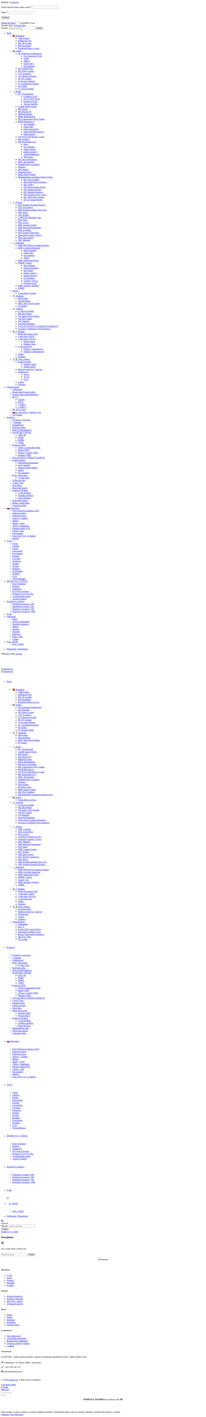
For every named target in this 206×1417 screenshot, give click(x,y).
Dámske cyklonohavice (34, 351)
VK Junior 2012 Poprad (28, 316)
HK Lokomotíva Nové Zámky (31, 119)
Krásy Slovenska (19, 475)
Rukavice (16, 634)
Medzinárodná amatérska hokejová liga (35, 177)
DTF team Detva (25, 207)
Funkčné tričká (24, 362)
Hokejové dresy (19, 513)
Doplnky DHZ (24, 455)
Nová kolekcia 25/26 (33, 56)
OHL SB (22, 435)
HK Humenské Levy (27, 142)
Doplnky (22, 356)
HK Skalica (23, 109)
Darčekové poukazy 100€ (23, 611)
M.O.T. (21, 927)
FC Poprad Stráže (26, 89)
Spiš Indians (23, 169)
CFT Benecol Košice (27, 76)
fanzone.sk (13, 1380)
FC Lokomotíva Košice (28, 84)
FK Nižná (22, 86)
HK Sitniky (29, 184)
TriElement (17, 389)
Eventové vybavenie (21, 420)
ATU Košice (23, 215)
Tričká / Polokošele (20, 526)
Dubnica (22, 167)
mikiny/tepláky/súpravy (34, 132)
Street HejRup (24, 498)
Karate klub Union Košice (24, 392)
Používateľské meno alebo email (16, 7)
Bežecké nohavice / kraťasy (30, 369)
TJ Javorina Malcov (26, 81)
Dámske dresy (30, 344)
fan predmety (29, 66)
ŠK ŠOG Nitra (19, 410)
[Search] (2, 1221)
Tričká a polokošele (21, 621)
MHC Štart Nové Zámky (29, 303)
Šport (9, 33)
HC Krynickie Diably (33, 200)
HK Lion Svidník (31, 179)
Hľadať (39, 28)
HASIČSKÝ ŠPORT (21, 432)
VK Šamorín (23, 321)
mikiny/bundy (30, 149)
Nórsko (15, 563)
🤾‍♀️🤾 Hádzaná (19, 733)
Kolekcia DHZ (19, 445)
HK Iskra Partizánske (27, 159)
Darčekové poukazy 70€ (23, 609)
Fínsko (15, 548)
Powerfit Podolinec (26, 324)
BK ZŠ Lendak (25, 43)
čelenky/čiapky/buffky (28, 468)
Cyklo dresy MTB (26, 336)
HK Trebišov (24, 139)
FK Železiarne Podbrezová (30, 53)
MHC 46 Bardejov (26, 162)
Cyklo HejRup (24, 493)
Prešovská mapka (20, 500)
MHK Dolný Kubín (27, 174)
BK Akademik (24, 46)
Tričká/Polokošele (31, 154)
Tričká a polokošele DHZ (29, 447)
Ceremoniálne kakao (21, 596)
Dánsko (15, 546)
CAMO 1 (22, 404)
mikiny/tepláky (30, 250)
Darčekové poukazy (16, 601)
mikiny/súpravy (30, 273)
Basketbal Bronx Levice (28, 48)
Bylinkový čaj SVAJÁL (23, 594)
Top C (26, 379)
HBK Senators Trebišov (28, 286)
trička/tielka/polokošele (28, 463)
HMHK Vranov (25, 263)
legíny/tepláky (24, 465)
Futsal (15, 291)
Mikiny (27, 61)
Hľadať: (4, 28)
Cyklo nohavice (25, 346)
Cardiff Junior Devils (27, 106)
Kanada (15, 556)
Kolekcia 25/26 (30, 101)
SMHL (21, 440)
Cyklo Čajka (18, 483)
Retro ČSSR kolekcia (21, 430)
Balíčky (15, 538)
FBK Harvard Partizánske (29, 227)
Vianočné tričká (19, 505)
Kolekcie (11, 417)
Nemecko (16, 561)
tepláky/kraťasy (30, 275)
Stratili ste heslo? (8, 23)
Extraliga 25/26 (30, 96)
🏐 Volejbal (17, 308)
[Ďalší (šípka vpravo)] (5, 1395)
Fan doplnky (29, 278)
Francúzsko (17, 551)
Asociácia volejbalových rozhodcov (34, 823)
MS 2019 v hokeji (15, 1301)
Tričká (26, 58)
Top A (26, 374)
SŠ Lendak (17, 415)
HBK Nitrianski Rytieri (28, 260)
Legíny (21, 382)
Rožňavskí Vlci (25, 41)
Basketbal (11, 1322)
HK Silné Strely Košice (34, 197)
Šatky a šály (17, 637)
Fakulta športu (18, 460)
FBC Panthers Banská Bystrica (31, 205)
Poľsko (15, 566)
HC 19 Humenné (25, 94)
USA (14, 576)
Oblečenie (11, 616)
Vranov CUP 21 (31, 280)
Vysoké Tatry (24, 478)
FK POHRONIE (25, 68)
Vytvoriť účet (20, 25)
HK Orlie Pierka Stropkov (35, 182)
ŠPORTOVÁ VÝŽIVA (17, 581)
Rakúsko (16, 568)
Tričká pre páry (19, 480)
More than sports (19, 488)
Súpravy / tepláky (20, 518)
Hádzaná (11, 1320)
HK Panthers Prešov (33, 190)
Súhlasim (5, 1414)
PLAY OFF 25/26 (32, 99)
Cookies (10, 1346)
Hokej (9, 1315)
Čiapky (15, 639)
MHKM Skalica (25, 114)
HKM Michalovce (26, 121)
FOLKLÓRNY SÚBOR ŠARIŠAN (28, 458)
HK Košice (23, 298)
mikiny (21, 470)
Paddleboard (17, 425)
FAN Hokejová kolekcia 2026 (25, 511)
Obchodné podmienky (16, 1338)
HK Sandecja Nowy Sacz (35, 195)
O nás (9, 614)
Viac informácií (16, 1414)
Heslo (4, 12)
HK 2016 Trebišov (26, 792)
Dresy (15, 619)
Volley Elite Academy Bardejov (32, 820)
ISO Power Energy (20, 591)
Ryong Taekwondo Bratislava (25, 394)
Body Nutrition (19, 584)
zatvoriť (15, 2)
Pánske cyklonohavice (33, 349)
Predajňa (10, 1283)
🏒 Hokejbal (18, 243)
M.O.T (15, 397)
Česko (15, 543)
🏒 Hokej (16, 91)
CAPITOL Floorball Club (29, 217)
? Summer (16, 422)
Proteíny (16, 586)
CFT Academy (24, 73)
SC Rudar (22, 306)
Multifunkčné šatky (20, 1028)
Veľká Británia (18, 579)
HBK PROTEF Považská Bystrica (33, 245)
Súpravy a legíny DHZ (28, 452)
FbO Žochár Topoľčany (28, 232)
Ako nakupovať (14, 1336)
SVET (9, 541)
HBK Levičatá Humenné (29, 248)
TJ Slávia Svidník (26, 805)
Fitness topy (23, 372)
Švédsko (16, 574)
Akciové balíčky (31, 104)
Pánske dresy (29, 341)
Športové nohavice (20, 624)
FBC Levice (23, 222)
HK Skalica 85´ (25, 111)
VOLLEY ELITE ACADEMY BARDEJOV (38, 326)
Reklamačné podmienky (17, 1341)
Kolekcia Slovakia (15, 1299)
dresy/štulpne (29, 134)
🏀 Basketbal (18, 36)
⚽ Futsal (16, 797)
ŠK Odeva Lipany (26, 71)
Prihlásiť (5, 18)
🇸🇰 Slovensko (13, 508)
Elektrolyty (17, 589)
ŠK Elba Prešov (25, 314)
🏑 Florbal (17, 202)
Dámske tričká (30, 364)
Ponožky (16, 631)
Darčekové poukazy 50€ (23, 606)
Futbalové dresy (19, 516)
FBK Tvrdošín (24, 230)
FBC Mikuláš (24, 240)
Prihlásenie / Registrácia (17, 649)
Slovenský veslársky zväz (29, 932)
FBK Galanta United (27, 225)
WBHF (21, 288)
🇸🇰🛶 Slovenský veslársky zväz (26, 412)
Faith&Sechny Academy (29, 164)
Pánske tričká (29, 367)
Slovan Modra (24, 301)
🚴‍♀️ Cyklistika (18, 331)
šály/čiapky (28, 157)
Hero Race (17, 485)
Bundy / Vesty (18, 523)
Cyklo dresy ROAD (27, 339)
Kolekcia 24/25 (30, 283)
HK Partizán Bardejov (33, 192)
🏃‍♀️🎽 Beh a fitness (21, 359)
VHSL (21, 442)
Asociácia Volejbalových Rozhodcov (34, 329)
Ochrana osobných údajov (18, 1343)
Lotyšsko (16, 558)
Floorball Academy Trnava (30, 235)
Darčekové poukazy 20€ (23, 604)
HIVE (20, 402)
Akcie (9, 1278)
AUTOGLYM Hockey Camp (31, 137)
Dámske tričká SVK (21, 528)
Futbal (9, 1317)
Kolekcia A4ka (19, 427)
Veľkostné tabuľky (15, 1304)
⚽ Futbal (16, 51)
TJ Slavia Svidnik (26, 311)
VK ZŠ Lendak (25, 319)
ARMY (21, 399)
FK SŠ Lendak (24, 79)
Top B (26, 377)
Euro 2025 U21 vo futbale (24, 536)
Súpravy (16, 629)
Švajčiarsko (17, 571)
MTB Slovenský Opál (28, 334)
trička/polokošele (31, 129)
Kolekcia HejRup (20, 490)
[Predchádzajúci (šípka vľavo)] (2, 1395)
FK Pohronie (23, 710)
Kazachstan (17, 553)
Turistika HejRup (25, 495)
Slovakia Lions (24, 172)
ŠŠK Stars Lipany (26, 238)
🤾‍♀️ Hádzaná (18, 296)
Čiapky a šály (18, 531)
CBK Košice (23, 38)
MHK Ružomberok (26, 116)
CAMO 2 (22, 407)
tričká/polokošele (31, 268)
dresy (26, 144)
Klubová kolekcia (14, 1296)
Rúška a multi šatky (21, 503)
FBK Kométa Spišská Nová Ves (32, 210)
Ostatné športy (13, 387)
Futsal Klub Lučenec (27, 293)
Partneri (10, 1280)
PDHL (21, 437)
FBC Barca (23, 212)
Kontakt (10, 1285)
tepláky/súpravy (31, 152)
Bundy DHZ (23, 450)
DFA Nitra (22, 220)
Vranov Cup (23, 880)
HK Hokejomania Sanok (35, 187)
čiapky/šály (28, 63)
